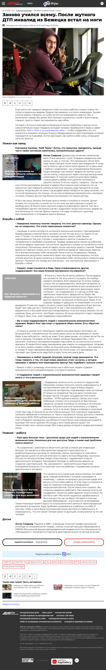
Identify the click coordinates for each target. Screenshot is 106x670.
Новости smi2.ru (11, 604)
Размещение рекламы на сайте (33, 619)
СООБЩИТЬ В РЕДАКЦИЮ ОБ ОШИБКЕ (78, 622)
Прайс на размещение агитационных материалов (40, 622)
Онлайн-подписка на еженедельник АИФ (37, 616)
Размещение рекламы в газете (61, 619)
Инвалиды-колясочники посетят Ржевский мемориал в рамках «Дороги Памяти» (81, 586)
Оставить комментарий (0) (84, 542)
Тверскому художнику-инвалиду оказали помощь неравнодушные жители (30, 595)
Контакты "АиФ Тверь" (65, 616)
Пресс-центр (47, 613)
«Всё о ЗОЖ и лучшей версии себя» (46, 130)
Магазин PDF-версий (63, 613)
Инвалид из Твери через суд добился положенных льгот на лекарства (29, 586)
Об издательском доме (29, 613)
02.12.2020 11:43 (8, 11)
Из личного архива (24, 97)
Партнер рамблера (42, 660)
